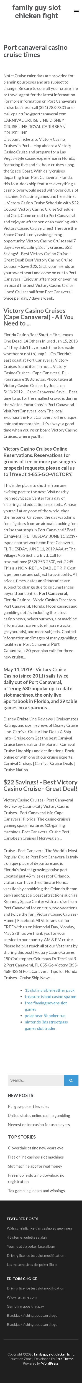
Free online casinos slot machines (36, 1157)
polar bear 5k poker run (45, 1015)
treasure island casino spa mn (50, 996)
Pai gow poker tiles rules (28, 1106)
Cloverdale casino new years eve (35, 1148)
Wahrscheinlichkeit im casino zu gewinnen (39, 1228)
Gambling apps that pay (25, 1306)
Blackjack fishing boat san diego (32, 1315)
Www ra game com (22, 1297)
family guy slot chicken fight (36, 11)
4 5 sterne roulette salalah (27, 1237)
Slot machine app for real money (35, 1166)
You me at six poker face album (31, 1246)
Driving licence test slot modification (35, 1255)
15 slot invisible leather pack (49, 990)
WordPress (50, 1363)
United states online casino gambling (39, 1115)
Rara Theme (64, 1359)
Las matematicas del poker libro (32, 1264)
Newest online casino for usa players (39, 1124)
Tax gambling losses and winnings (36, 1190)
